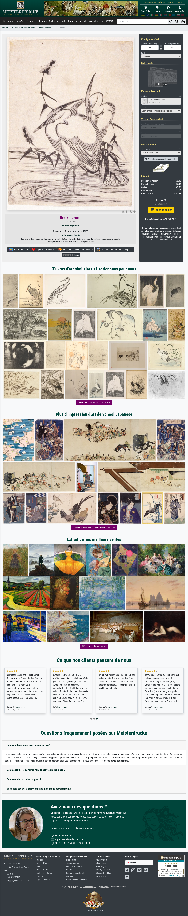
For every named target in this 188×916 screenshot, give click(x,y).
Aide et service (96, 21)
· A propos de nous (43, 880)
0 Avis (76, 255)
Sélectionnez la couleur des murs (77, 249)
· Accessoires (70, 876)
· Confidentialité (42, 870)
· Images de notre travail (75, 873)
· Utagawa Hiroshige (103, 873)
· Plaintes (39, 876)
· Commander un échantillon (76, 880)
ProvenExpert (19, 707)
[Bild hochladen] (183, 21)
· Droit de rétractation (44, 873)
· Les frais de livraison (74, 866)
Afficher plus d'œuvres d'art (94, 646)
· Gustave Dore (100, 876)
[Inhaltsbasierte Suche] (177, 21)
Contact (109, 21)
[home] (4, 21)
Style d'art (54, 21)
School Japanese (45, 28)
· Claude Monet (101, 863)
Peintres (30, 21)
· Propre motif (71, 860)
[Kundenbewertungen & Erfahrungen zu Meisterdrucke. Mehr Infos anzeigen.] (171, 866)
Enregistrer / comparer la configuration (162, 159)
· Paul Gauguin (100, 866)
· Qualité (69, 870)
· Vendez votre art (72, 863)
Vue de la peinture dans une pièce (116, 249)
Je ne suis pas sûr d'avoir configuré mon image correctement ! (39, 788)
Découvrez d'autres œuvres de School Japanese (94, 527)
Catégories (42, 21)
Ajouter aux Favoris (44, 249)
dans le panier (163, 210)
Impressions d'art (16, 21)
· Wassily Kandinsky (102, 870)
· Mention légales (42, 863)
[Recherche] (171, 21)
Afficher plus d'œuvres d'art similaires (94, 402)
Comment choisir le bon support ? (24, 779)
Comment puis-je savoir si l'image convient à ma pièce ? (36, 769)
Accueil (5, 28)
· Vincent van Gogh (102, 860)
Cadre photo (67, 21)
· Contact (39, 860)
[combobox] (161, 56)
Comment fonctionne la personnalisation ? (28, 745)
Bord (143, 53)
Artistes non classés (28, 28)
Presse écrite (81, 21)
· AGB (38, 866)
